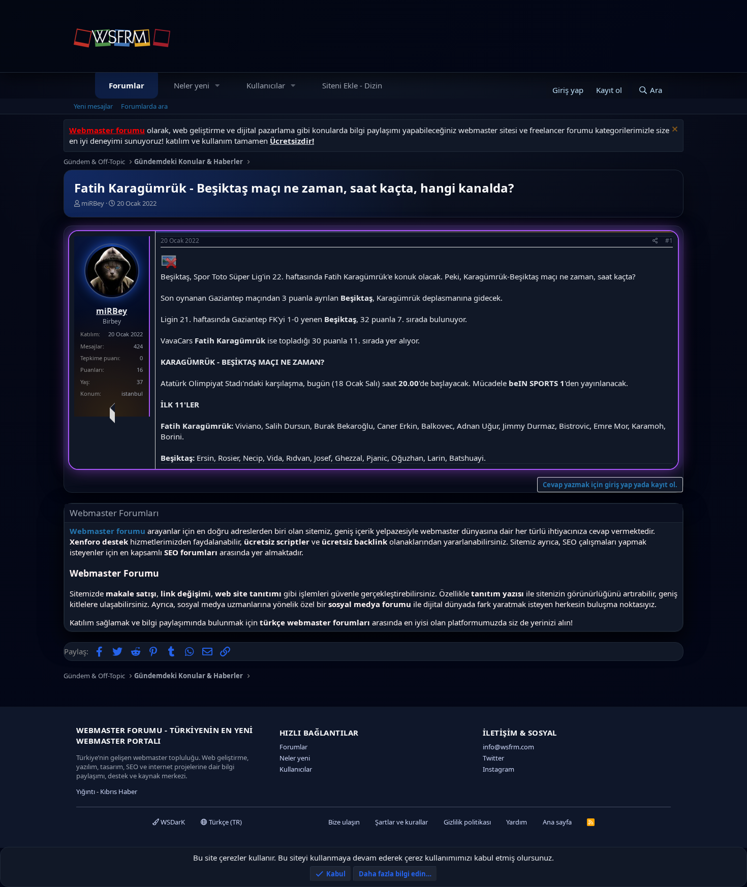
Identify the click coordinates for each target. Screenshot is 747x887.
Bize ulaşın (344, 822)
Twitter (493, 758)
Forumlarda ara (144, 106)
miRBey (92, 203)
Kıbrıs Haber (118, 791)
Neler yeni (191, 85)
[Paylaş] (655, 241)
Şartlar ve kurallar (401, 822)
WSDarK (172, 822)
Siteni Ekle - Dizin (352, 85)
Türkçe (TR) (224, 822)
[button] (217, 85)
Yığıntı (85, 791)
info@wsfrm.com (508, 746)
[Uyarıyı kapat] (673, 130)
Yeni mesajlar (93, 106)
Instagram (498, 769)
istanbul (132, 393)
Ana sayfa (557, 822)
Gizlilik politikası (467, 822)
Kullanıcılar (265, 85)
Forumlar (126, 85)
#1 (669, 240)
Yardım (516, 822)
